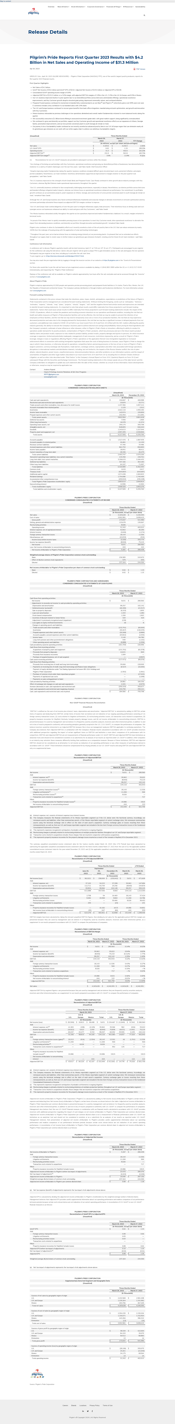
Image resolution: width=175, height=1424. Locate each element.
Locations (82, 1405)
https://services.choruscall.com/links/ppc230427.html (65, 256)
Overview (51, 7)
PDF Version (140, 69)
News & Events (63, 7)
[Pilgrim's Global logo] (33, 11)
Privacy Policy (94, 1405)
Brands (73, 1405)
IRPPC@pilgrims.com (51, 374)
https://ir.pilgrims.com (110, 260)
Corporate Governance (95, 7)
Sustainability (140, 7)
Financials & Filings (113, 7)
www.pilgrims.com (43, 277)
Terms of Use (108, 1405)
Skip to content (5, 1)
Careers (65, 1405)
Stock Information (77, 7)
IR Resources (127, 7)
